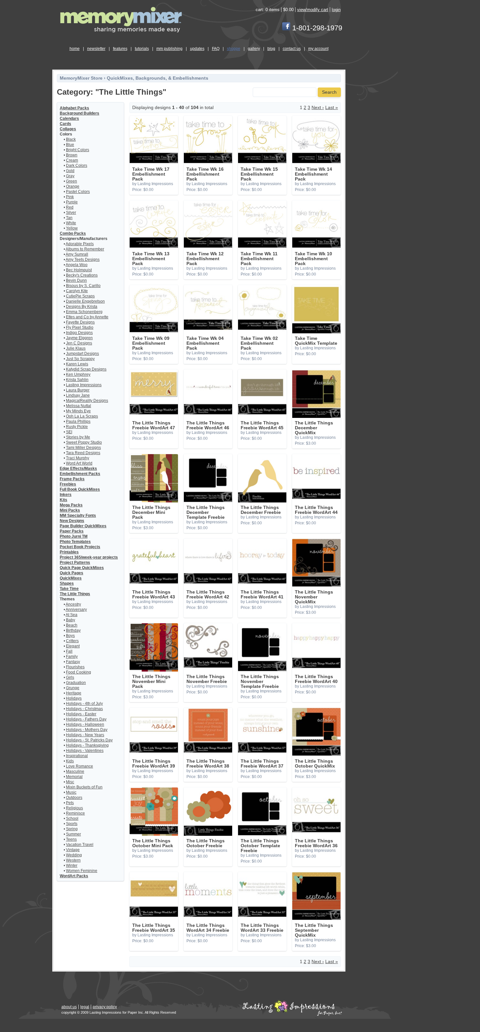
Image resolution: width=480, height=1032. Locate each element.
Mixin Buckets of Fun (84, 787)
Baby (70, 620)
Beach (71, 625)
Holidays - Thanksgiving (87, 745)
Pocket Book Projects (80, 547)
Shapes (67, 583)
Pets (70, 803)
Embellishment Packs (80, 473)
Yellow (72, 228)
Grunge (72, 688)
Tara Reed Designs (83, 453)
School (72, 818)
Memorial (74, 776)
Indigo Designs (79, 332)
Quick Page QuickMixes (82, 567)
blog (271, 48)
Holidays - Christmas (84, 709)
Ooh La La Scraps (82, 416)
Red (69, 207)
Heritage (73, 693)
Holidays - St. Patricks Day (89, 740)
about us (69, 1007)
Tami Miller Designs (83, 447)
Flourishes (75, 667)
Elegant (73, 646)
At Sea (71, 614)
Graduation (76, 682)
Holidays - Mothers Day (86, 729)
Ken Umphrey (78, 374)
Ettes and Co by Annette (87, 317)
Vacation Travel (79, 844)
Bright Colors (77, 150)
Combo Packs (73, 233)
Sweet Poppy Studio (84, 442)
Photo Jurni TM (74, 536)
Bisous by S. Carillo (83, 285)
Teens (71, 839)
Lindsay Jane (78, 395)
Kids (70, 761)
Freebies (68, 484)
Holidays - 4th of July (84, 703)
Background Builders (79, 113)
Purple (72, 202)
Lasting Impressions (84, 385)
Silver (71, 212)
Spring (72, 829)
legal (84, 1007)
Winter (71, 865)
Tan (69, 217)
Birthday (73, 630)
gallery (254, 48)
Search (329, 92)
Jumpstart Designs (82, 353)
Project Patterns (75, 562)
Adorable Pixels (80, 244)
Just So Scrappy (80, 359)
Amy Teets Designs (83, 259)
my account (318, 48)
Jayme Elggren (79, 338)
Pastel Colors (78, 191)
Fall (69, 651)
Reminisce (75, 813)
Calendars (69, 118)
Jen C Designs (79, 343)
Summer (73, 834)
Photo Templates (75, 541)
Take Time (69, 588)
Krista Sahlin (77, 379)
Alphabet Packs (74, 108)
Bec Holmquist (79, 270)
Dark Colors (76, 165)
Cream (72, 160)
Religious (74, 808)
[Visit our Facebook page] (286, 28)
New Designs (72, 520)
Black (71, 139)
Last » (331, 107)
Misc (70, 782)
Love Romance (79, 766)
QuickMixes (71, 578)
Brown (71, 155)
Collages (68, 129)
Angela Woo (77, 264)
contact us (292, 48)
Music (71, 792)
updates (197, 48)
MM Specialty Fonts (78, 515)
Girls (70, 677)
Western (73, 860)
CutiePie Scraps (80, 296)
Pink (70, 197)
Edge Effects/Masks (78, 468)
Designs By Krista (81, 306)
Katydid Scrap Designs (86, 369)
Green (71, 181)
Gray (70, 176)
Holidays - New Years (85, 735)
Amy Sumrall (77, 254)
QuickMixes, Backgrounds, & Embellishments (157, 78)
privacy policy (105, 1007)
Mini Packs (70, 510)
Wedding (74, 855)
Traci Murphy (77, 458)
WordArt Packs (74, 876)
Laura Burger (77, 390)
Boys (70, 635)
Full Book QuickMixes (80, 489)
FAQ (215, 48)
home (75, 48)
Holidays (74, 698)
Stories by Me (78, 437)
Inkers (66, 494)
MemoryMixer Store (81, 78)
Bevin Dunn (76, 280)
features (120, 48)
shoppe (233, 48)
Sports (71, 823)
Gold (70, 170)
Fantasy (73, 661)
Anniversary (76, 609)
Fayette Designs (80, 322)
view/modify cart (312, 9)
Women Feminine (81, 870)
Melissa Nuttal (78, 406)
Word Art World (79, 463)
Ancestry (73, 604)
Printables (69, 552)
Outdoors (74, 797)
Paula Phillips (78, 421)
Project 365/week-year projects (89, 557)
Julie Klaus (76, 348)
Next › (318, 107)
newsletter (96, 48)
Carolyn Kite (77, 291)
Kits (63, 500)
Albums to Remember (85, 249)
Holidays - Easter (81, 714)
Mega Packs (71, 505)
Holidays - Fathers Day (86, 719)
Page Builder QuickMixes (83, 526)
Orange (72, 186)
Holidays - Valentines (85, 750)
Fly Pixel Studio (79, 327)
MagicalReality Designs (87, 400)
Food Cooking (78, 672)
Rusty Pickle (77, 426)
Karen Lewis (77, 364)
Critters (72, 641)
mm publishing (169, 48)
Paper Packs (72, 531)
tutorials (142, 48)
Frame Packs (72, 479)
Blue (70, 144)
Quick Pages (71, 573)
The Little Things (75, 594)
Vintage (73, 850)
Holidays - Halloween (85, 724)
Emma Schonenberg (84, 312)
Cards (65, 123)
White (71, 223)
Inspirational (77, 756)
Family (72, 656)
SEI (69, 432)
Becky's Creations (82, 275)
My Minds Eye (78, 411)
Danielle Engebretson (85, 301)
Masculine (75, 771)
